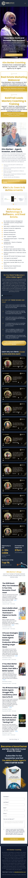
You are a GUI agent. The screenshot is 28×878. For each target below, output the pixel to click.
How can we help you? (9, 819)
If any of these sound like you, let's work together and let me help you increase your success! (14, 343)
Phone (5, 813)
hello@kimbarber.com (20, 872)
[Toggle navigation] (25, 3)
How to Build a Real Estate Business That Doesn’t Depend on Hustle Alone (10, 612)
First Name (6, 796)
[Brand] (8, 3)
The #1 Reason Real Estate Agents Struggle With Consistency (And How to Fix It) (10, 692)
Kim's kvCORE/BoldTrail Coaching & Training (11, 181)
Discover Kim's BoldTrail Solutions (14, 55)
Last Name (6, 802)
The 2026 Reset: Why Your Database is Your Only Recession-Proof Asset (10, 588)
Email (5, 807)
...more (14, 600)
